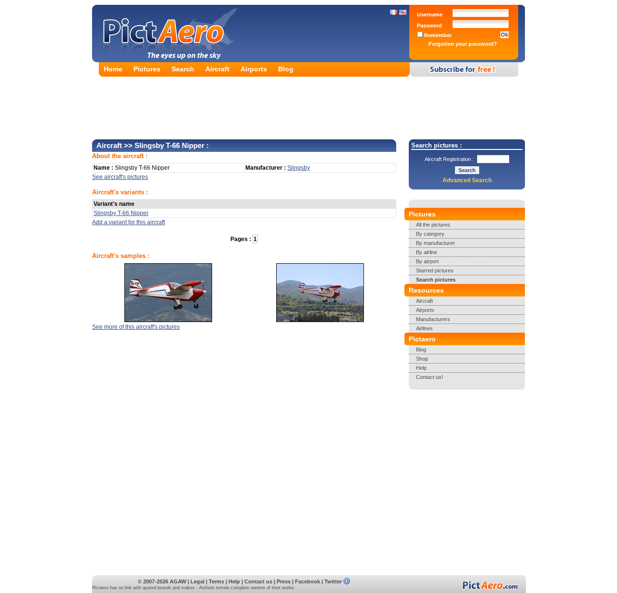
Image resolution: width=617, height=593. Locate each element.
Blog (286, 69)
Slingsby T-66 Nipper (121, 213)
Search (183, 69)
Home (113, 69)
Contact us (258, 581)
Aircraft (217, 69)
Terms (216, 581)
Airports (254, 69)
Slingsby (298, 167)
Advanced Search (467, 180)
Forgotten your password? (463, 44)
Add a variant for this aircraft (128, 222)
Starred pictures (435, 270)
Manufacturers (433, 319)
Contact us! (429, 377)
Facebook (307, 581)
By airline (426, 252)
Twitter (333, 581)
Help (421, 368)
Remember (437, 35)
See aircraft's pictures (120, 177)
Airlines (424, 328)
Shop (422, 359)
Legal (197, 581)
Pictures (147, 69)
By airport (427, 261)
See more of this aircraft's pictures (136, 326)
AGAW (178, 581)
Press (284, 581)
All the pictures (433, 225)
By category (430, 234)
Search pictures (436, 280)
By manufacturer (435, 243)
